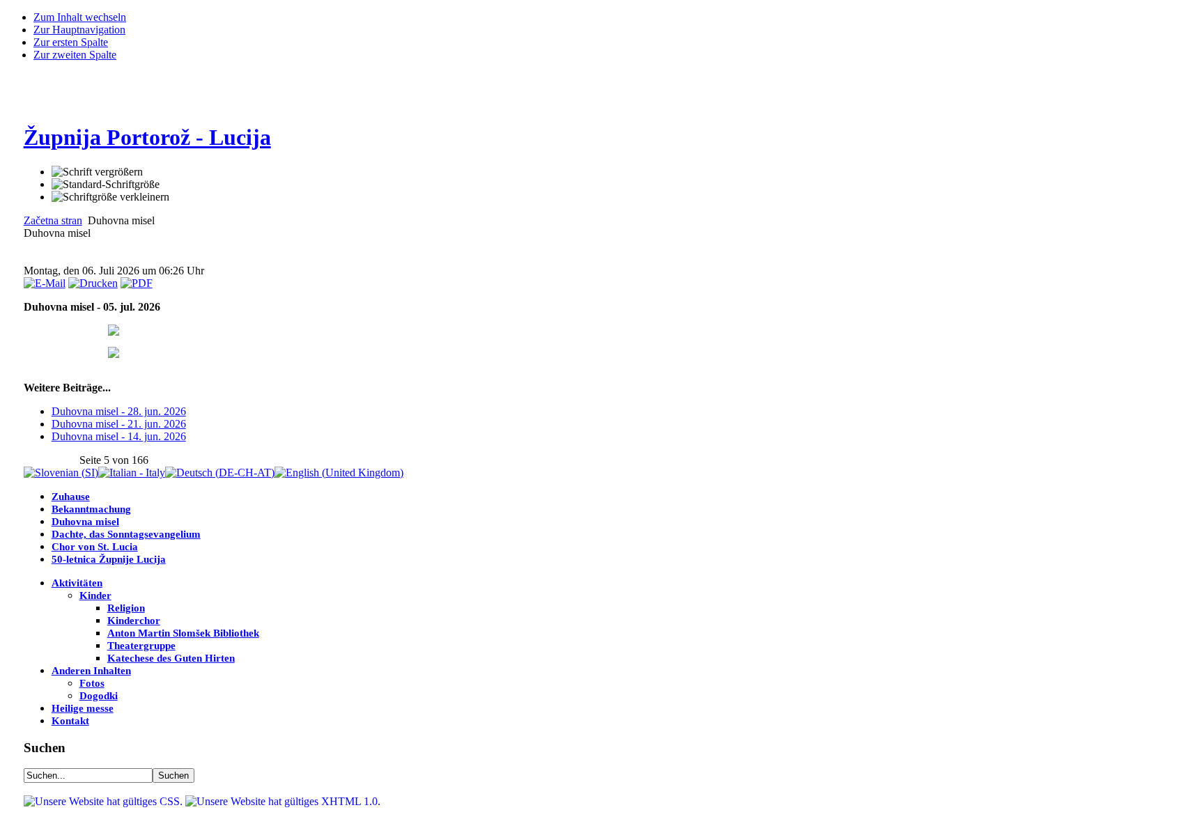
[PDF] (137, 283)
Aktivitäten (77, 583)
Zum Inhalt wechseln (79, 17)
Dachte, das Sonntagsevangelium (126, 534)
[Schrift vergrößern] (97, 172)
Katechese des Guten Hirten (171, 658)
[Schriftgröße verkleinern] (110, 197)
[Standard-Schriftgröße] (106, 184)
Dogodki (98, 695)
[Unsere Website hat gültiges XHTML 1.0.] (282, 801)
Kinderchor (133, 620)
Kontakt (70, 720)
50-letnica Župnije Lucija (109, 559)
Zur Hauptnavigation (79, 30)
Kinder (95, 595)
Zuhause (71, 496)
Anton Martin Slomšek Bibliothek (183, 633)
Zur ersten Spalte (70, 42)
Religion (126, 608)
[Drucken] (93, 283)
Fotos (92, 683)
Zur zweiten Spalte (74, 55)
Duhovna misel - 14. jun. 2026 (119, 436)
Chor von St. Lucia (95, 546)
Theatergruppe (141, 645)
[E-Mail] (44, 283)
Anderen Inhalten (91, 670)
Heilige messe (83, 708)
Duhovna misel (85, 521)
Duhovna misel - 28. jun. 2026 (119, 411)
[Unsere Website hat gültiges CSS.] (104, 801)
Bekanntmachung (91, 509)
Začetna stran (53, 220)
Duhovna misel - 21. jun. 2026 (119, 424)
